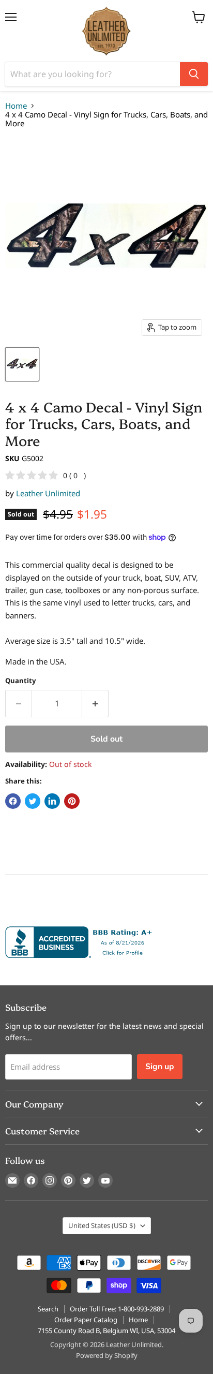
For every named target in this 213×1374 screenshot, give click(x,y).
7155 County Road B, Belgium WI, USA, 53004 (106, 1330)
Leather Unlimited (48, 493)
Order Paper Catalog (85, 1319)
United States (101, 1225)
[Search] (194, 74)
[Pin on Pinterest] (72, 801)
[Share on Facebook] (13, 801)
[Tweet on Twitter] (32, 801)
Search (48, 1308)
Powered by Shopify (107, 1355)
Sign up (159, 1066)
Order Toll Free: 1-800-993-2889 (117, 1308)
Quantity (20, 681)
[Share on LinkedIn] (52, 801)
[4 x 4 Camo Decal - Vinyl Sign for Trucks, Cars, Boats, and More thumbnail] (22, 364)
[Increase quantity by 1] (95, 703)
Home (16, 105)
